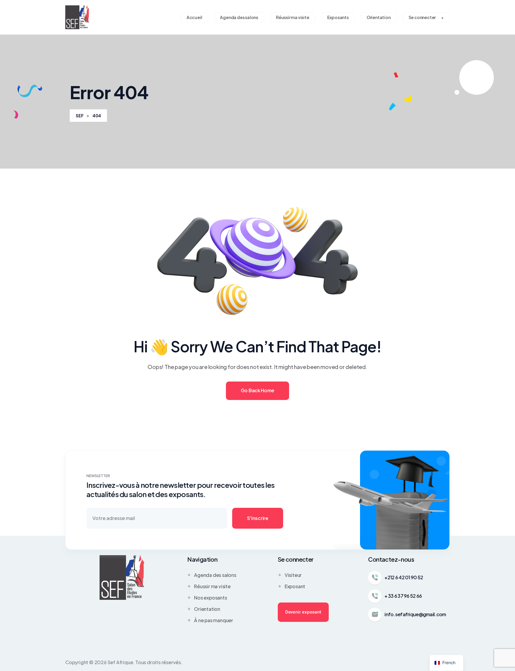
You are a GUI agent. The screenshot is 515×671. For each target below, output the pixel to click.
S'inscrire (257, 518)
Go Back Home (257, 390)
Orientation (207, 609)
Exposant (295, 586)
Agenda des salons (215, 575)
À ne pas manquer (213, 620)
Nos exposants (210, 597)
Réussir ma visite (212, 586)
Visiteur (293, 575)
